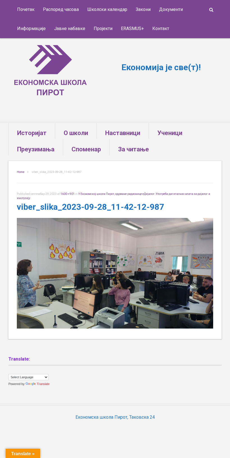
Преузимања (35, 149)
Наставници (122, 132)
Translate (43, 384)
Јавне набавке (69, 28)
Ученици (169, 132)
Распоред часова (61, 9)
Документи (171, 9)
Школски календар (107, 9)
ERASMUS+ (132, 28)
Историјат (32, 132)
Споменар (86, 149)
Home (20, 172)
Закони (143, 9)
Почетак (25, 9)
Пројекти (103, 28)
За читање (133, 149)
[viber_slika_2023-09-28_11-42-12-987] (115, 327)
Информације (31, 28)
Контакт (160, 28)
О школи (76, 132)
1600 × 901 (67, 193)
